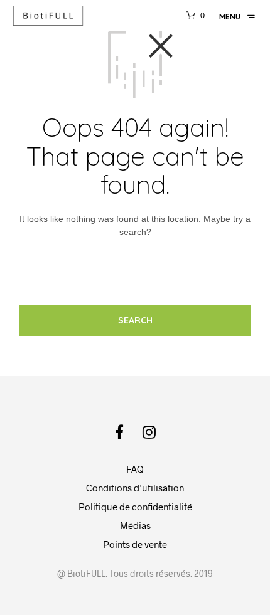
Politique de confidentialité (135, 506)
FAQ (135, 469)
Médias (135, 525)
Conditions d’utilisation (135, 487)
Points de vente (135, 544)
